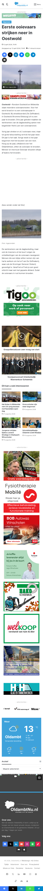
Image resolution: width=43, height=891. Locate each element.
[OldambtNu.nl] (21, 4)
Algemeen (6, 22)
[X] (10, 54)
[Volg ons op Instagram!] (39, 777)
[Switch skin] (7, 5)
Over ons (24, 864)
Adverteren (15, 864)
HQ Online (35, 861)
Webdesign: (26, 861)
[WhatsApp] (27, 54)
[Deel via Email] (4, 60)
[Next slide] (39, 709)
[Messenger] (21, 54)
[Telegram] (33, 54)
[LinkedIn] (15, 54)
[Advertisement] (21, 181)
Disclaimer (19, 868)
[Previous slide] (4, 709)
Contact (37, 868)
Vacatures (28, 868)
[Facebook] (4, 54)
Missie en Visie (8, 868)
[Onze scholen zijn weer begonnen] (31, 397)
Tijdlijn (6, 864)
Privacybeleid (34, 864)
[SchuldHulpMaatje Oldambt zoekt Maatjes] (31, 422)
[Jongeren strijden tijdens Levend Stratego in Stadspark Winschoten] (11, 422)
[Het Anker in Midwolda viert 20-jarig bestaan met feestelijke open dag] (11, 397)
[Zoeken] (3, 5)
